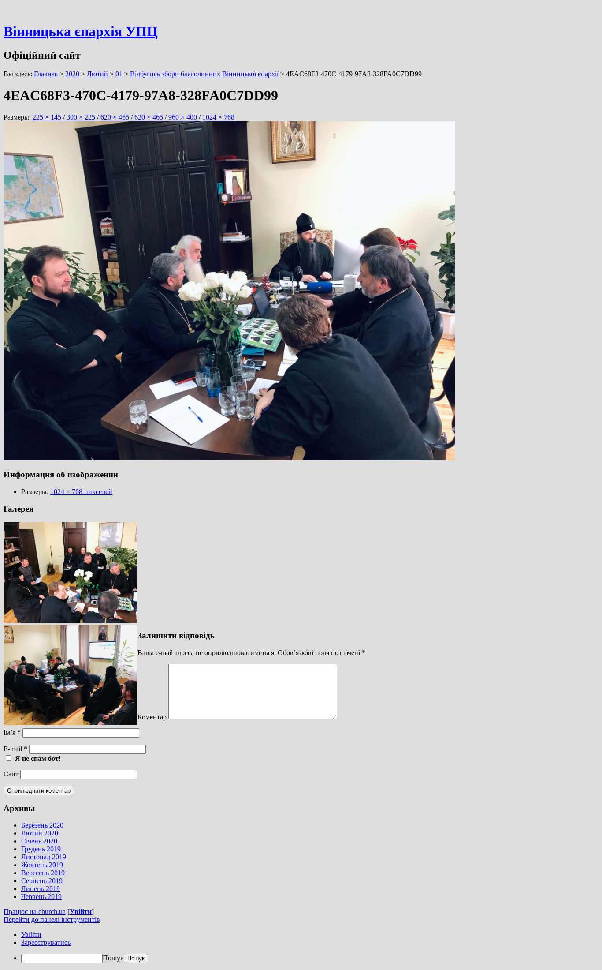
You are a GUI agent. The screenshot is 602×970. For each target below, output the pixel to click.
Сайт (11, 774)
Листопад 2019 (43, 857)
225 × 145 (47, 117)
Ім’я (12, 732)
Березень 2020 (42, 825)
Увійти (81, 911)
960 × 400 (182, 117)
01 (119, 74)
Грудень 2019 (41, 849)
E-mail (15, 749)
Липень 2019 (40, 888)
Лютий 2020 (39, 833)
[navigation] (301, 947)
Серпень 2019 (42, 880)
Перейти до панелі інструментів (52, 919)
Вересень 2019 (43, 872)
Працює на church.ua (35, 911)
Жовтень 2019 (42, 865)
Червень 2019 (41, 896)
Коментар (152, 717)
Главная (46, 74)
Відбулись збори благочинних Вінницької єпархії (204, 74)
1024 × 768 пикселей (81, 491)
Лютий (97, 74)
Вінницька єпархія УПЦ (81, 31)
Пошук (113, 958)
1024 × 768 (218, 117)
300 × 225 (81, 117)
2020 (72, 74)
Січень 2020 (39, 841)
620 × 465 (114, 117)
